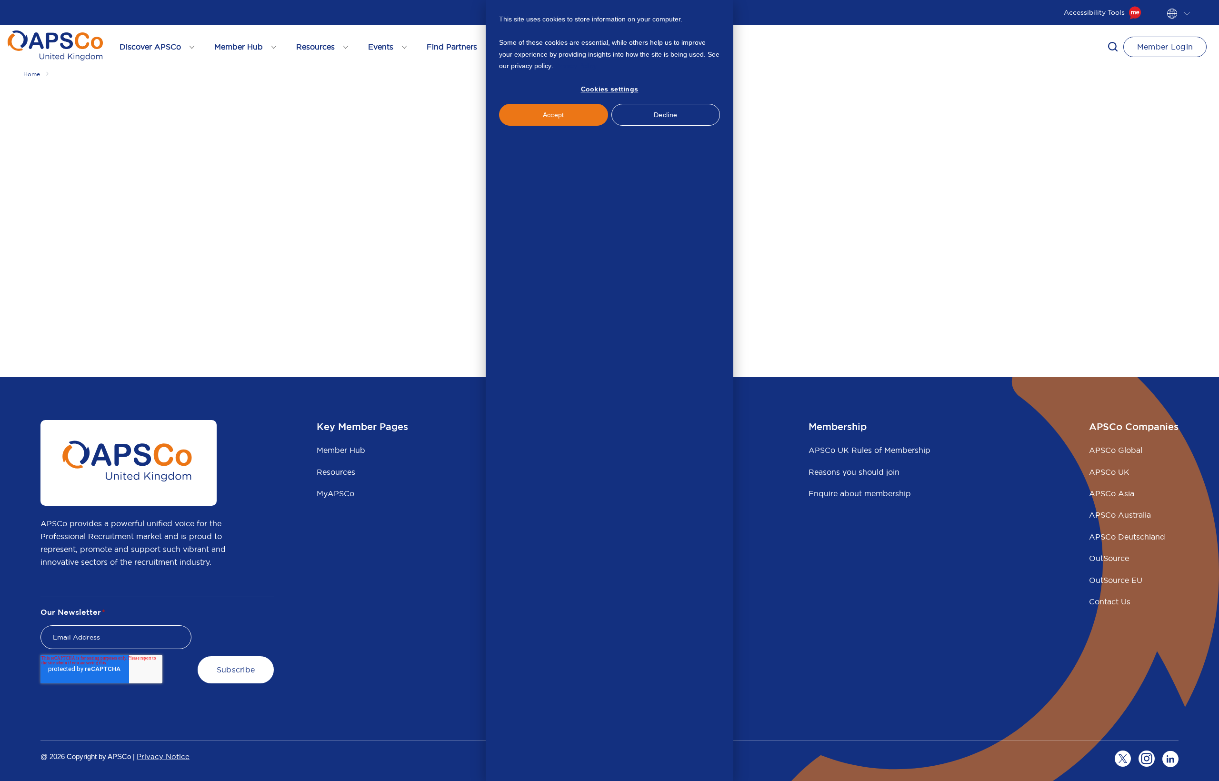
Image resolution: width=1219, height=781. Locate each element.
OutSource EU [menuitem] (1115, 580)
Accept (553, 115)
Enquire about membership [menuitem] (860, 493)
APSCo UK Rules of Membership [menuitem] (869, 450)
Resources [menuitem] (336, 472)
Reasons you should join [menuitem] (854, 472)
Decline (665, 115)
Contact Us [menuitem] (1109, 601)
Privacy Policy (576, 66)
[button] (1112, 46)
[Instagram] (1147, 759)
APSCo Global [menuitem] (1115, 450)
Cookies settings (610, 89)
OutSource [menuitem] (1109, 558)
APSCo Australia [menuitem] (1120, 515)
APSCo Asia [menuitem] (1111, 493)
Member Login (1165, 46)
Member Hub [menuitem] (341, 450)
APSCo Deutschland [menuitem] (1127, 536)
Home (31, 74)
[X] (1123, 759)
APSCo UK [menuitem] (1109, 472)
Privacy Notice (163, 756)
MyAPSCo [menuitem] (335, 493)
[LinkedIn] (1170, 759)
